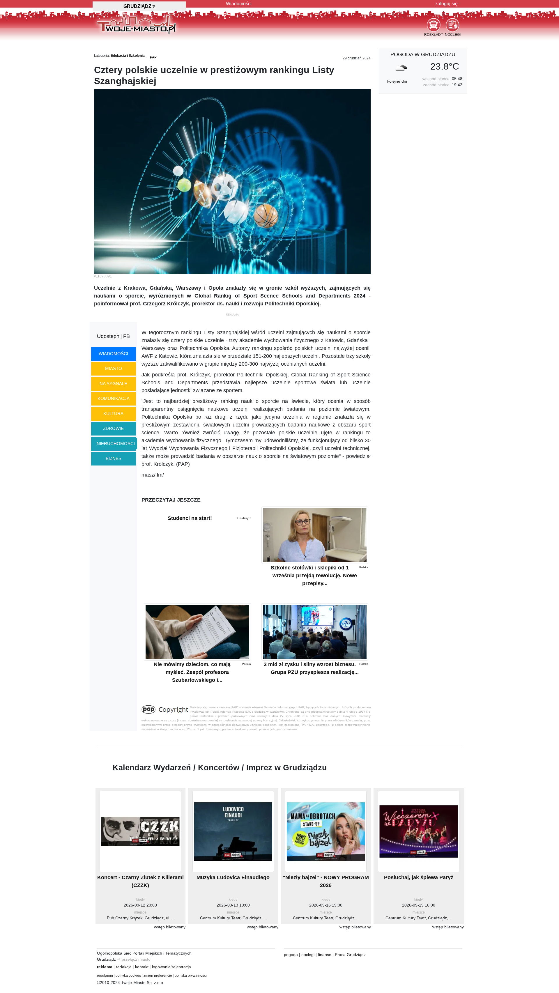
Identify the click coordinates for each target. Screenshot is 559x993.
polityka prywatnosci (191, 975)
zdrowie (113, 428)
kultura (113, 413)
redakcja (124, 966)
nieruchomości (116, 443)
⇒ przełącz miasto (134, 959)
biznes (113, 458)
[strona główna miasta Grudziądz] (136, 23)
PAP (153, 57)
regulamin (105, 975)
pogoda (291, 954)
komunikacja (114, 398)
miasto (113, 368)
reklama (104, 966)
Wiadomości (239, 3)
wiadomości (113, 353)
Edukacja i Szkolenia (128, 56)
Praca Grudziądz (350, 954)
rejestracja (181, 966)
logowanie (161, 966)
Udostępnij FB (113, 336)
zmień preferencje (158, 975)
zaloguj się (446, 3)
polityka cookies (128, 975)
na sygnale (113, 383)
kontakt (141, 966)
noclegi (307, 954)
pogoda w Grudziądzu (422, 54)
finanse (324, 954)
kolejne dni (397, 81)
